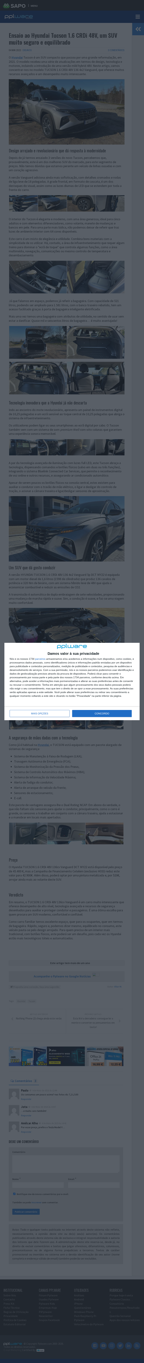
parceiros (40, 659)
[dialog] (72, 681)
